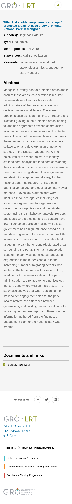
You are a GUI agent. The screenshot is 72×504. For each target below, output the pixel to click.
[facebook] (37, 399)
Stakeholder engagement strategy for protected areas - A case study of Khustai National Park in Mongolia (34, 26)
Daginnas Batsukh (31, 35)
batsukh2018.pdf (19, 364)
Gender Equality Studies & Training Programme (32, 466)
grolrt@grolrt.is (12, 435)
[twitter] (46, 399)
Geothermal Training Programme (24, 475)
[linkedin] (55, 399)
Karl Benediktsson (35, 55)
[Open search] (58, 5)
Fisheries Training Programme (23, 458)
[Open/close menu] (66, 5)
